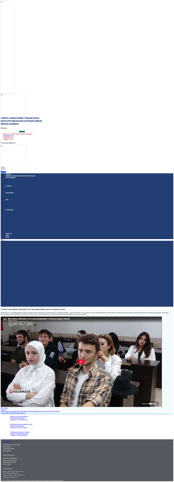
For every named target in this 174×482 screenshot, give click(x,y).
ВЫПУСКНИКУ (10, 192)
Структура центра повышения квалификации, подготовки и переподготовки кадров (37, 201)
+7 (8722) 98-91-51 (8, 136)
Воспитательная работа (16, 216)
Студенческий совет (15, 218)
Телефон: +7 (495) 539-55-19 (18, 419)
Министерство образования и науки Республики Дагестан (21, 425)
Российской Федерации (17, 418)
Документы (12, 203)
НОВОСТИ (8, 233)
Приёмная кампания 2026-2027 (19, 179)
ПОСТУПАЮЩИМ (10, 177)
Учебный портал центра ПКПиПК (19, 208)
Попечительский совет (16, 230)
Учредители (12, 211)
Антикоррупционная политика (22, 225)
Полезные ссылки (14, 189)
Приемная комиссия (9, 462)
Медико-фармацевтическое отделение (22, 220)
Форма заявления (14, 204)
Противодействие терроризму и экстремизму (24, 232)
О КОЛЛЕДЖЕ (9, 209)
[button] (87, 240)
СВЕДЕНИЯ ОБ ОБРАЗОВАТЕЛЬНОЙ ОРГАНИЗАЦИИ (20, 175)
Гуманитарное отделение (17, 221)
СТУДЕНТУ (9, 186)
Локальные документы (16, 215)
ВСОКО (8, 237)
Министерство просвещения (19, 416)
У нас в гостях (13, 228)
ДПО (7, 199)
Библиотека (12, 187)
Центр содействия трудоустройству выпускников (25, 198)
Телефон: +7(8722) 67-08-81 (18, 427)
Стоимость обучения (15, 182)
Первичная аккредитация (17, 196)
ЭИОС (7, 235)
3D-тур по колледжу (15, 227)
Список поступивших (15, 184)
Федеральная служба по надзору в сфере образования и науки (20, 432)
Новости (3, 409)
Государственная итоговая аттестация (21, 194)
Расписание (12, 191)
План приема (7, 464)
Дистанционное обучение (11, 444)
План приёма (12, 181)
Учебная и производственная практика (21, 223)
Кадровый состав (14, 206)
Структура (11, 213)
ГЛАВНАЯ (8, 174)
